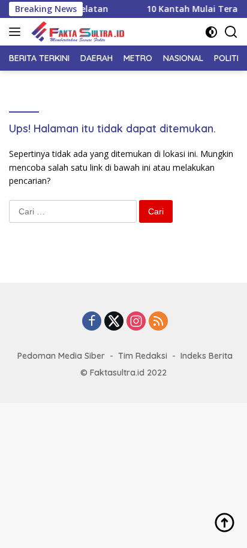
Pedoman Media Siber (61, 355)
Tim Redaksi (142, 355)
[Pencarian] (231, 32)
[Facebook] (91, 321)
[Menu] (17, 32)
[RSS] (158, 321)
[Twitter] (113, 321)
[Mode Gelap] (211, 32)
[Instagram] (136, 321)
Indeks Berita (206, 355)
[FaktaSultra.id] (76, 32)
